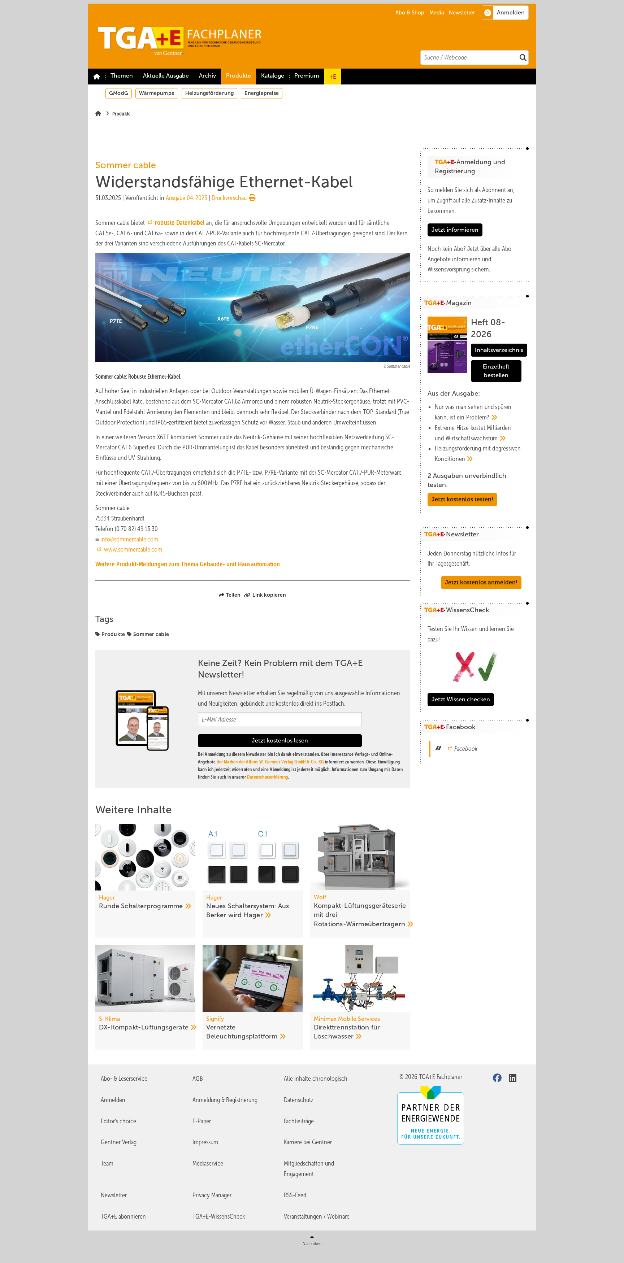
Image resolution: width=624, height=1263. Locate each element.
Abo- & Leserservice (124, 1078)
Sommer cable (151, 634)
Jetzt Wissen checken (461, 699)
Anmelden (113, 1099)
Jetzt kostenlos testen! (462, 499)
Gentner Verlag (118, 1142)
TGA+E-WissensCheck (218, 1216)
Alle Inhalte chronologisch (315, 1078)
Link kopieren (269, 595)
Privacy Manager (211, 1195)
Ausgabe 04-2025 (186, 197)
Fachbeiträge (299, 1121)
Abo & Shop (409, 13)
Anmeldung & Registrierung (224, 1099)
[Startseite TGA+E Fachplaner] (315, 36)
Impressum (205, 1142)
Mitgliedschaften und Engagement (309, 1168)
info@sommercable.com (129, 539)
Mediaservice (207, 1163)
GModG (118, 93)
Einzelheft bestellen (496, 370)
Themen (121, 76)
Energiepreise (261, 93)
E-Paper (201, 1121)
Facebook (465, 748)
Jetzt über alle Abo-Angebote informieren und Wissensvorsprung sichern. (471, 259)
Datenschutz (298, 1099)
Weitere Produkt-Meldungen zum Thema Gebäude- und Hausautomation (187, 564)
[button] (207, 76)
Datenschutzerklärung (267, 777)
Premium (306, 76)
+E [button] (332, 77)
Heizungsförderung (209, 93)
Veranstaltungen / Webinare (317, 1216)
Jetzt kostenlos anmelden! (481, 582)
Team (107, 1163)
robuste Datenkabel (180, 222)
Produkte (238, 76)
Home (96, 76)
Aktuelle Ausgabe (166, 76)
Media (436, 13)
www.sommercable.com (133, 549)
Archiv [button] (207, 76)
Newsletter (462, 13)
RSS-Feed (295, 1195)
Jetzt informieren (455, 230)
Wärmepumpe (156, 93)
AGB (197, 1078)
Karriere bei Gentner (308, 1142)
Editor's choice (118, 1121)
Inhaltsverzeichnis (499, 350)
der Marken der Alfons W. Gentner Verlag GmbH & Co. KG (270, 762)
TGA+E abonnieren (123, 1216)
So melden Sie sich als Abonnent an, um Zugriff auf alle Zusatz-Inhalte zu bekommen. (471, 200)
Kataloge (272, 76)
